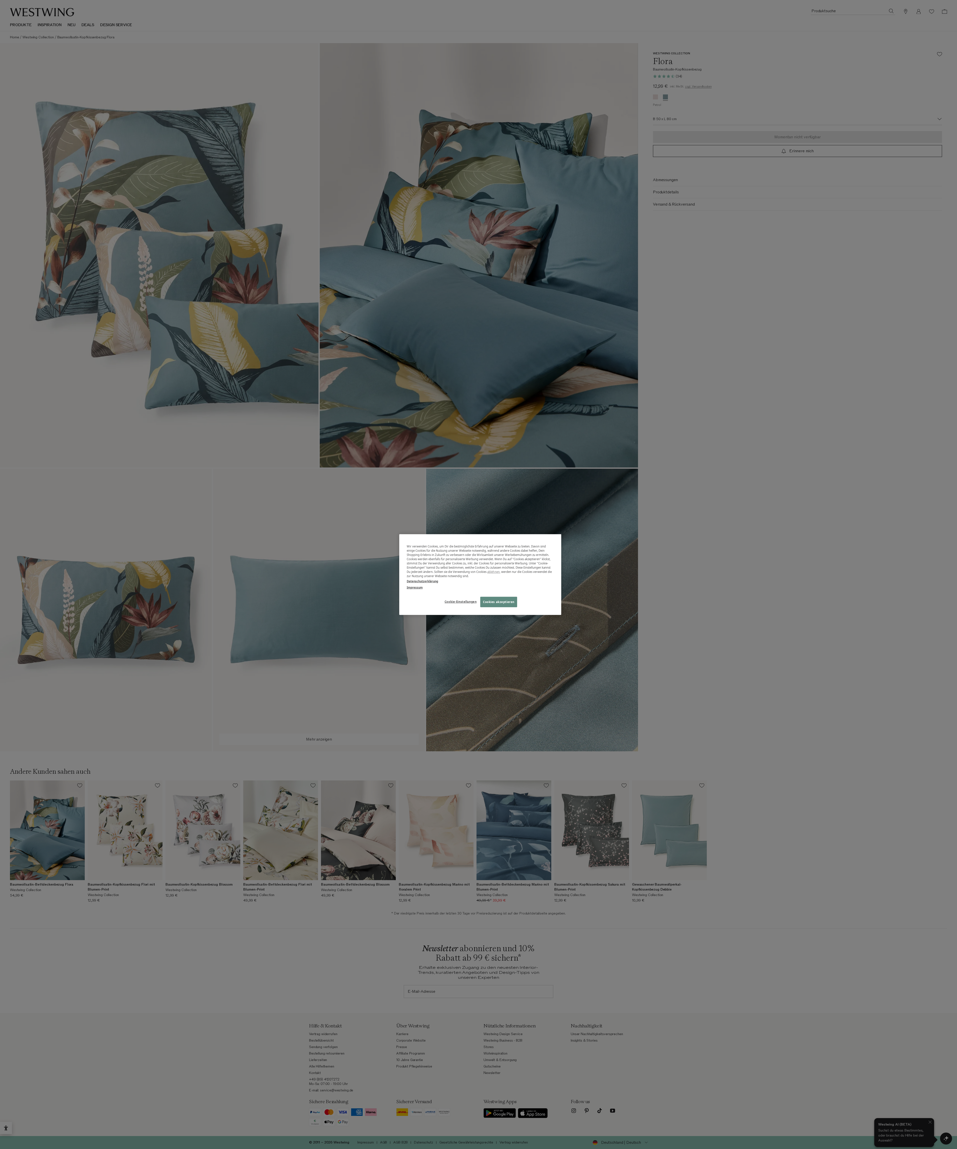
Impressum (415, 587)
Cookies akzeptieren (498, 602)
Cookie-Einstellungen (461, 602)
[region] (480, 574)
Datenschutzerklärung (422, 581)
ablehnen (493, 572)
